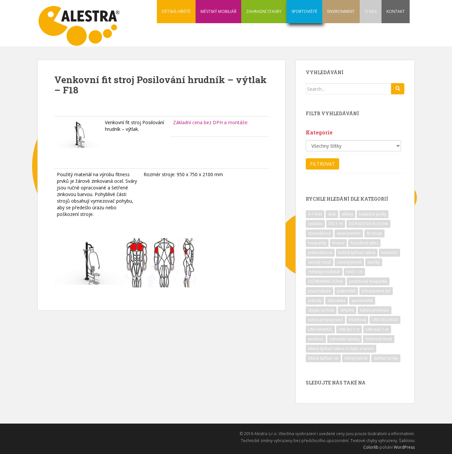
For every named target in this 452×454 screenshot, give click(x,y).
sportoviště (362, 300)
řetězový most (378, 339)
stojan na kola (321, 310)
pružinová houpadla (368, 281)
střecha (347, 310)
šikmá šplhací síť (323, 358)
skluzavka (336, 300)
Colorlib (371, 447)
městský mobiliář (324, 272)
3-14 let (315, 214)
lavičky (374, 262)
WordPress (404, 447)
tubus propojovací (325, 320)
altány (347, 214)
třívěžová (357, 320)
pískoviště (346, 291)
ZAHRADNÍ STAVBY (264, 11)
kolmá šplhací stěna (356, 252)
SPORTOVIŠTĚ (304, 11)
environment (349, 233)
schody (315, 300)
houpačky (317, 243)
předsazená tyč (376, 291)
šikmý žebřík (356, 358)
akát (332, 214)
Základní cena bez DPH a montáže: (210, 122)
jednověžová (320, 252)
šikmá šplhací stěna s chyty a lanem (341, 348)
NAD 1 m (354, 272)
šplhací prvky (386, 358)
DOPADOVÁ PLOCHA (368, 224)
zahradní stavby (344, 339)
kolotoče (389, 252)
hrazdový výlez (364, 243)
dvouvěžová (319, 233)
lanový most (319, 262)
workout (316, 339)
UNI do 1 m (349, 329)
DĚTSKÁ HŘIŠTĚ (176, 11)
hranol (338, 243)
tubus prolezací (374, 310)
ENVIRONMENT (341, 11)
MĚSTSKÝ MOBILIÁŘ (218, 11)
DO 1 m (336, 224)
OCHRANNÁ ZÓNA (325, 281)
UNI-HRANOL (320, 329)
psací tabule (319, 291)
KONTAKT (395, 11)
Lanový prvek (349, 262)
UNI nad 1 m (377, 329)
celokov (315, 224)
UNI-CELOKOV (385, 320)
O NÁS (371, 11)
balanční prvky (372, 214)
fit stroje (374, 233)
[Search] (397, 88)
